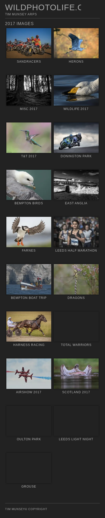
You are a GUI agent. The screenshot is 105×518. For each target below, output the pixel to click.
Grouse (28, 486)
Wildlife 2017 (76, 109)
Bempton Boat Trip (29, 298)
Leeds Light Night (76, 439)
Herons (76, 61)
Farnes (29, 250)
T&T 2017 (29, 156)
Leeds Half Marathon (76, 250)
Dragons (76, 298)
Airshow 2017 (29, 392)
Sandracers (29, 61)
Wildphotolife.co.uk (54, 7)
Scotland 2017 (76, 392)
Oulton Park (29, 439)
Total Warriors (76, 345)
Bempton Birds (29, 203)
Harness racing (29, 345)
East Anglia (76, 203)
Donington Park (76, 156)
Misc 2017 (29, 109)
